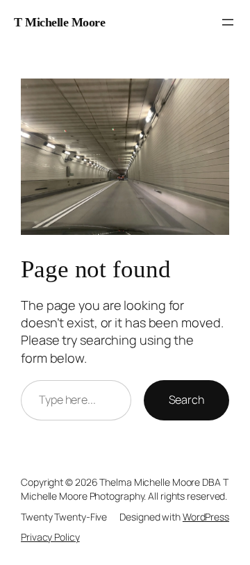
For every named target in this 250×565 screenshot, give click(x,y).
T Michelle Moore (59, 22)
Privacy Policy (50, 536)
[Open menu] (227, 22)
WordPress (206, 516)
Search (186, 399)
